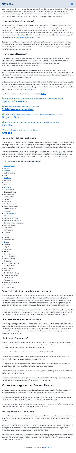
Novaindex (8, 3)
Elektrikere (7, 171)
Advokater (7, 187)
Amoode (7, 132)
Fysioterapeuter (9, 166)
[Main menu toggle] (72, 4)
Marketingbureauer (10, 213)
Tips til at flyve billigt (14, 101)
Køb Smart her (31, 89)
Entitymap (48, 447)
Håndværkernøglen (22, 37)
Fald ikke (7, 125)
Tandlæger (7, 178)
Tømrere (7, 168)
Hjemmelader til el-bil (11, 218)
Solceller (7, 242)
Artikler (43, 94)
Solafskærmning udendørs (18, 109)
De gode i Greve (11, 117)
